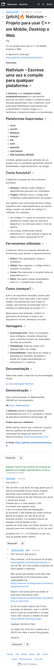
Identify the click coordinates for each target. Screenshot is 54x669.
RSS (38, 654)
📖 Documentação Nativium (20, 383)
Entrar (49, 4)
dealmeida (11, 479)
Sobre (45, 654)
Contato (10, 654)
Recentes (23, 4)
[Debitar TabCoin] (3, 21)
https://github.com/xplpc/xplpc (26, 618)
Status (14, 659)
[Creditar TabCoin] (3, 12)
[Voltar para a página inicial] (19, 664)
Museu (32, 654)
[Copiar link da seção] (30, 86)
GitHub (24, 654)
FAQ (17, 654)
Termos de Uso (25, 659)
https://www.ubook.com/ (36, 436)
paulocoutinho (13, 12)
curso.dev (38, 659)
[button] (2, 568)
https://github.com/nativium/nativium (24, 57)
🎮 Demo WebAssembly (17, 405)
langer (21, 473)
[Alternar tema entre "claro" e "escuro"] (43, 4)
